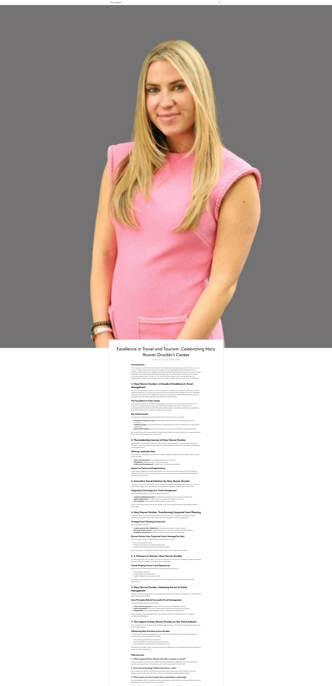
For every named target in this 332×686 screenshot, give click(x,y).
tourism (188, 378)
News (166, 345)
